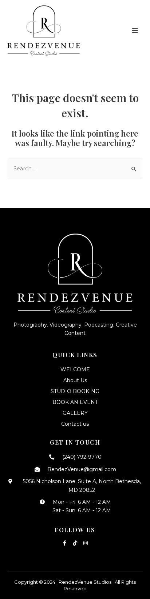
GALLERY (75, 413)
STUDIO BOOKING (75, 391)
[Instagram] (85, 543)
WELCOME (75, 369)
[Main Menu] (135, 30)
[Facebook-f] (64, 543)
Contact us (75, 424)
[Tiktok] (75, 543)
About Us (75, 380)
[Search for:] (75, 168)
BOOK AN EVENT (75, 402)
